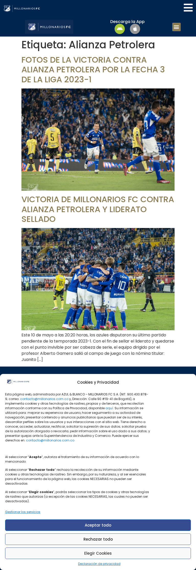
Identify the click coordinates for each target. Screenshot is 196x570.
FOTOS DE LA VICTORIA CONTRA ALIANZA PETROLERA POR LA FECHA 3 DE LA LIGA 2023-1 (93, 69)
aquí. (109, 408)
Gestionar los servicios (22, 512)
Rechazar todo (98, 539)
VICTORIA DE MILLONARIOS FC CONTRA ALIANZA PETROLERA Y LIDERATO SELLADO (97, 209)
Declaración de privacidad (99, 564)
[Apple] (135, 29)
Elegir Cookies (98, 553)
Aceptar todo (98, 525)
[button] (176, 27)
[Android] (120, 29)
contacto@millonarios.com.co (44, 399)
